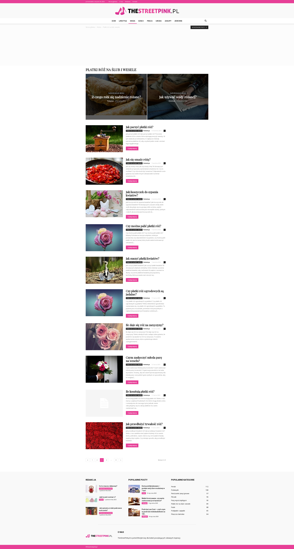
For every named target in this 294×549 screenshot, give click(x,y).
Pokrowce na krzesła (106, 488)
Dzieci (141, 21)
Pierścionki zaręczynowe (180, 493)
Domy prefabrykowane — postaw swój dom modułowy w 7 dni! (153, 488)
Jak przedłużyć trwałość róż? (144, 424)
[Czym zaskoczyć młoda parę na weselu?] (104, 369)
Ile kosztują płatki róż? (140, 391)
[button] (205, 21)
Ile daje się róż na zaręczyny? (144, 325)
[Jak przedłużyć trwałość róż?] (104, 435)
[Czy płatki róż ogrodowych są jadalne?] (104, 302)
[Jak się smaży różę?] (104, 171)
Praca (150, 21)
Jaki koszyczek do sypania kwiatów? (142, 193)
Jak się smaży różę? (138, 159)
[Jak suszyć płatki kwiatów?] (104, 270)
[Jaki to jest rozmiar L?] (91, 500)
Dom (114, 21)
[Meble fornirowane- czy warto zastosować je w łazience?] (134, 501)
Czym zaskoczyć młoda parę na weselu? (144, 359)
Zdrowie (178, 21)
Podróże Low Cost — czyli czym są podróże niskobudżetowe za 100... (153, 511)
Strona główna (113, 1)
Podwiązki (175, 490)
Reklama (127, 1)
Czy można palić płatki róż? (143, 226)
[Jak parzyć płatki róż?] (104, 138)
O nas (121, 1)
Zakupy (168, 21)
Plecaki (173, 497)
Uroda (159, 21)
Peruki (173, 486)
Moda (132, 21)
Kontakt (135, 1)
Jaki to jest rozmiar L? (107, 497)
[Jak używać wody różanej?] (177, 98)
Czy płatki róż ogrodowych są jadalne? (145, 292)
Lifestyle (123, 21)
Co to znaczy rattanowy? (108, 486)
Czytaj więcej (132, 148)
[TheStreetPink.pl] (147, 11)
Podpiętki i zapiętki (178, 511)
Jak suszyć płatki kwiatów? (142, 258)
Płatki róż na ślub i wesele (116, 93)
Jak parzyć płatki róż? (139, 127)
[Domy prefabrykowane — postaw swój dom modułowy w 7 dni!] (134, 489)
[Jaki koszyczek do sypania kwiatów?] (104, 203)
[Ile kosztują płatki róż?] (104, 403)
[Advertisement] (147, 48)
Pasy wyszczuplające (179, 500)
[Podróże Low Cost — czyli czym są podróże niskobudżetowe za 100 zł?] (134, 512)
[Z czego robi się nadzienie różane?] (116, 94)
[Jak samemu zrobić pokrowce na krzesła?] (91, 511)
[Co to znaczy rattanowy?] (91, 489)
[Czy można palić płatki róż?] (104, 237)
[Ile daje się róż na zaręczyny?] (104, 336)
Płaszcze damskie (177, 514)
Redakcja (110, 101)
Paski (101, 499)
